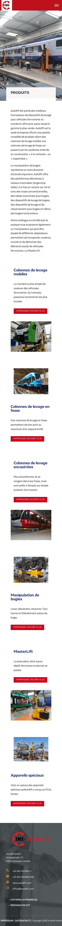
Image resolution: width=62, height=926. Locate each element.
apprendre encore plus (30, 311)
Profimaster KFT (20, 905)
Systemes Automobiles (23, 900)
